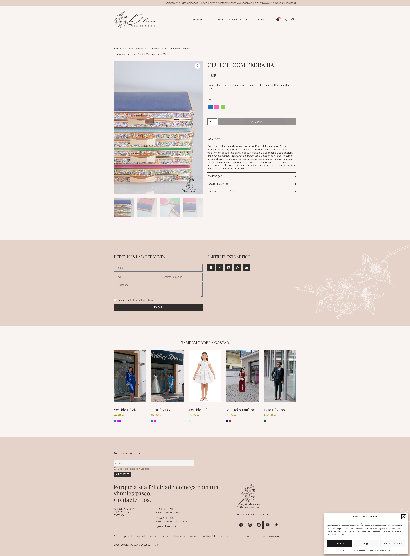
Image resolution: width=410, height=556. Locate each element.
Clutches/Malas (158, 48)
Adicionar (257, 122)
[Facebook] (241, 525)
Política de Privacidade (368, 550)
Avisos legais (385, 550)
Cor (210, 99)
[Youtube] (267, 525)
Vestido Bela (199, 409)
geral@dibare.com (166, 526)
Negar (366, 543)
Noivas (197, 19)
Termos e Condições (231, 536)
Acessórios (142, 48)
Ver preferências (392, 543)
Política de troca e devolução (263, 536)
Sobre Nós (234, 19)
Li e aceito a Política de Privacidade (133, 469)
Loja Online (214, 19)
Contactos (264, 19)
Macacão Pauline (240, 409)
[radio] (210, 106)
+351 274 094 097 (165, 517)
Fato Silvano (274, 409)
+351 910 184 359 (165, 509)
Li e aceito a (134, 300)
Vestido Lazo (162, 409)
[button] (403, 516)
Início (116, 48)
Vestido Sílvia (125, 409)
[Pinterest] (259, 525)
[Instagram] (250, 525)
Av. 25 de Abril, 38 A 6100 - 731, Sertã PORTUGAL (124, 512)
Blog (249, 19)
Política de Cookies (349, 550)
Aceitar (340, 543)
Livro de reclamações (173, 536)
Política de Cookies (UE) (203, 536)
